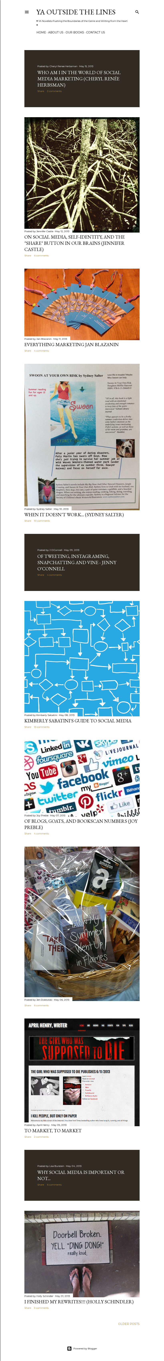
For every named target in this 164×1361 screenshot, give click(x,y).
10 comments (42, 520)
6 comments (41, 255)
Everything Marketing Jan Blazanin (71, 344)
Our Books (75, 32)
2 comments (54, 91)
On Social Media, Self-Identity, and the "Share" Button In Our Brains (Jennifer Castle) (74, 243)
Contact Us (95, 32)
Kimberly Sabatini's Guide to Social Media (77, 721)
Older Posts (129, 1324)
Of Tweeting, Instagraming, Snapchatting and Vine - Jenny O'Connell (76, 562)
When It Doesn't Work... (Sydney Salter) (74, 514)
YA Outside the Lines (76, 12)
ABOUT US (55, 32)
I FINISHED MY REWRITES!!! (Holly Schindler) (79, 1301)
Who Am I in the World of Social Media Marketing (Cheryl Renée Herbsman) (79, 78)
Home (41, 32)
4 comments (41, 350)
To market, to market (53, 1130)
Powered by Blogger (85, 1348)
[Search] (137, 11)
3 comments (41, 1307)
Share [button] (40, 91)
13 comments (41, 726)
